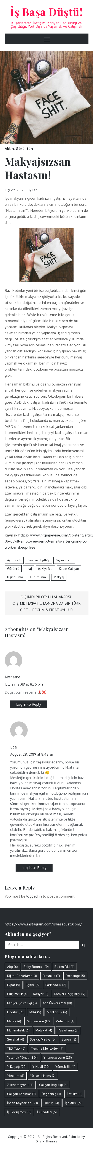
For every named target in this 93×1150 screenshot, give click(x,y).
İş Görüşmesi (19, 1112)
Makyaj (59, 577)
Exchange (75, 976)
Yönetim (15, 1076)
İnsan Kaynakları (22, 1103)
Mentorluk (57, 1012)
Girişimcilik (17, 994)
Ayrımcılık (14, 560)
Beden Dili (64, 967)
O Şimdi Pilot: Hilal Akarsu (46, 597)
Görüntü (13, 568)
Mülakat (43, 1030)
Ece (35, 190)
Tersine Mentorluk (47, 1048)
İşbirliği (51, 1103)
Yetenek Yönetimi (22, 1057)
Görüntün (24, 148)
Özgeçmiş (51, 1094)
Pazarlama (68, 1030)
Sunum (68, 1039)
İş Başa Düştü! (46, 12)
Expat (13, 985)
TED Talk (16, 1048)
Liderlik (15, 1012)
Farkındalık (55, 985)
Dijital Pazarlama (22, 976)
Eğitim (33, 985)
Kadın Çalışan (69, 568)
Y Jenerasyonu (57, 1057)
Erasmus (51, 976)
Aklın (9, 148)
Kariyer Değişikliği (69, 994)
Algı (12, 967)
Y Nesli (41, 1066)
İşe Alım (73, 1103)
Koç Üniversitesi (57, 1003)
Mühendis (65, 1021)
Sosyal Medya (43, 1039)
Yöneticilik (65, 1066)
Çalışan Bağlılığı (53, 1085)
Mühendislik (18, 1030)
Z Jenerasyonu (20, 1085)
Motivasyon (38, 1021)
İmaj (29, 568)
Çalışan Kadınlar (21, 1094)
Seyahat (15, 1039)
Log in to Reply (28, 704)
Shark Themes (46, 1141)
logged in (34, 896)
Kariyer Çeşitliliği (22, 1003)
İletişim (75, 1094)
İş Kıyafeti (45, 568)
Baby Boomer (36, 967)
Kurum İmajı (39, 577)
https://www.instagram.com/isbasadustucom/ (43, 924)
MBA (35, 1012)
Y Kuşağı (17, 1066)
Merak (14, 1021)
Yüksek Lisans (43, 1076)
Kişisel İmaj (15, 577)
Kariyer (40, 994)
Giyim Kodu (64, 560)
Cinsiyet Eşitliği (38, 560)
